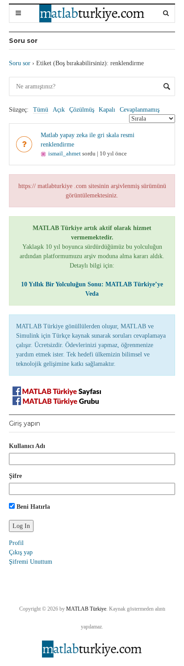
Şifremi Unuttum (30, 561)
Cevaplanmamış (139, 109)
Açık (59, 109)
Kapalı (107, 109)
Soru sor (19, 63)
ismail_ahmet (64, 153)
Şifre (15, 476)
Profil (16, 543)
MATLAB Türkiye (86, 609)
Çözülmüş (81, 109)
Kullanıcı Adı (27, 446)
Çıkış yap (21, 552)
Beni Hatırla (32, 506)
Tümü (40, 109)
